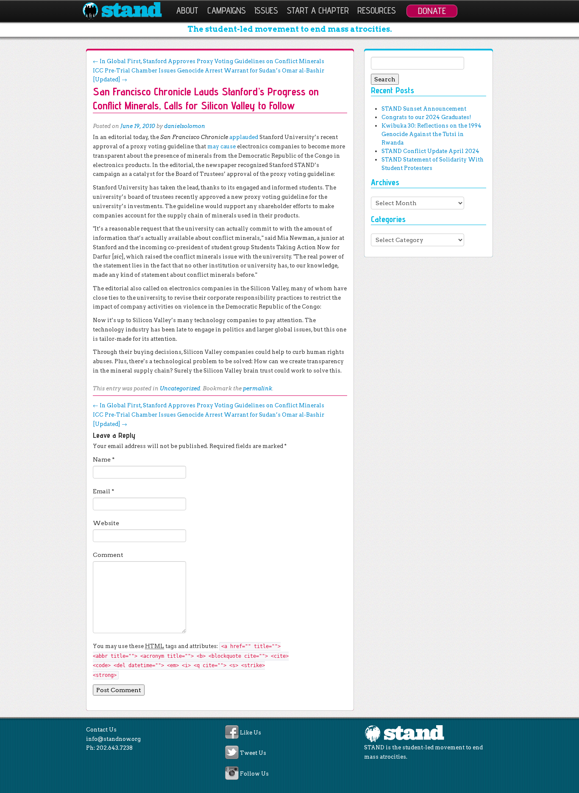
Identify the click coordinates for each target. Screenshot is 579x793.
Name (104, 459)
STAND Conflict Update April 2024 (430, 151)
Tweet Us (253, 753)
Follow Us (254, 774)
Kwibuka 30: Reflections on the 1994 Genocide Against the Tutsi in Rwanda (431, 134)
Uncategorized (180, 388)
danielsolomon (184, 126)
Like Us (250, 732)
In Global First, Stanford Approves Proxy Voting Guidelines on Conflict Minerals (208, 61)
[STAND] (127, 11)
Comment (108, 554)
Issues (266, 10)
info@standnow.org (113, 739)
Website (106, 523)
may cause (221, 146)
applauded (243, 137)
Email (103, 491)
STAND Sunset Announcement (423, 109)
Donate (432, 10)
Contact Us (101, 729)
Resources (376, 10)
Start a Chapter (318, 10)
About (187, 10)
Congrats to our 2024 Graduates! (426, 117)
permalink (257, 388)
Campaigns (226, 10)
